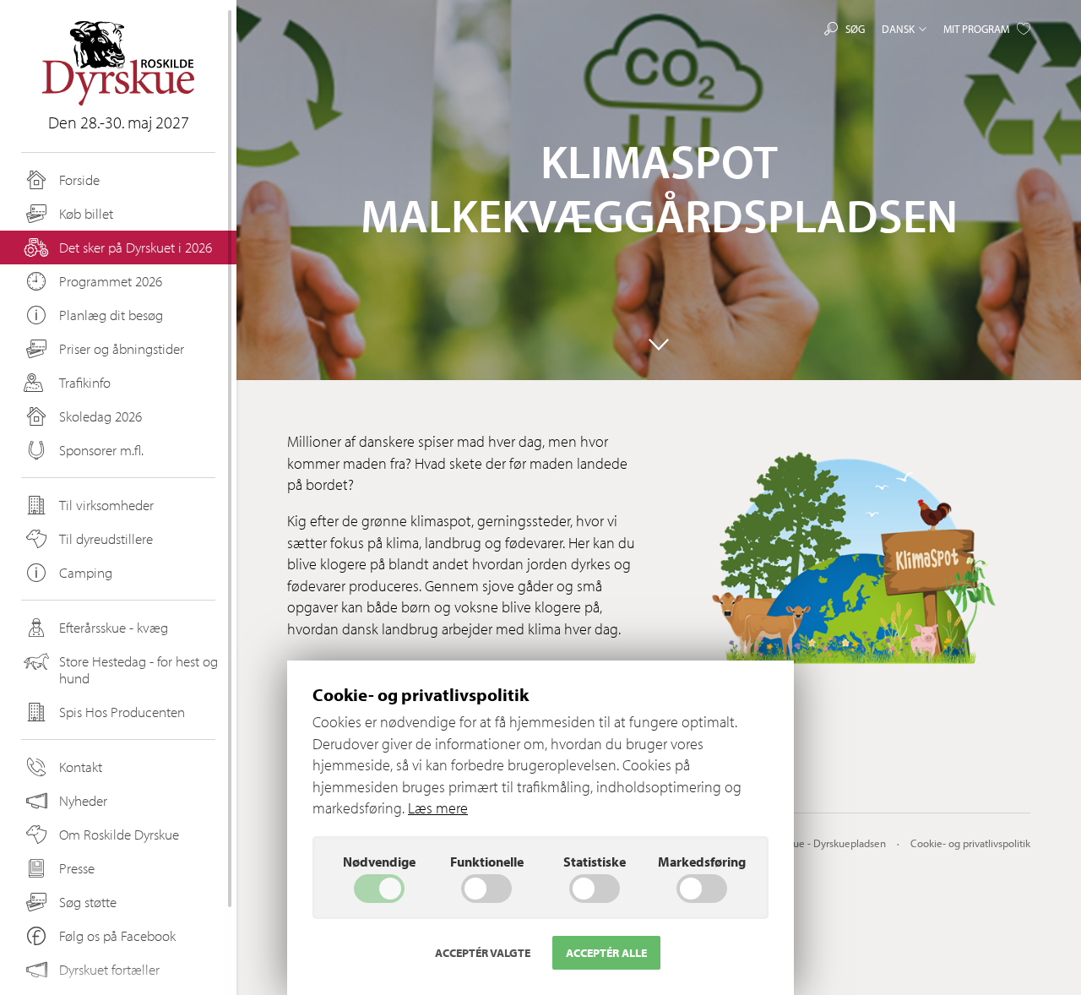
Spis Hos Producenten (122, 711)
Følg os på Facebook (117, 935)
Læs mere (438, 808)
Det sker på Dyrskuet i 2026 (135, 247)
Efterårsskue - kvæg (113, 627)
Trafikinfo (85, 382)
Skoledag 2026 (100, 416)
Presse (77, 868)
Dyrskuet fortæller (109, 969)
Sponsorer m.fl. (101, 450)
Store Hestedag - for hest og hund (138, 669)
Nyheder (83, 800)
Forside (79, 179)
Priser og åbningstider (121, 348)
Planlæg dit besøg (111, 315)
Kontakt (80, 766)
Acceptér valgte (482, 952)
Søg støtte (88, 902)
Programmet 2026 (110, 281)
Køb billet (86, 213)
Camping (85, 572)
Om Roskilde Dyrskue (119, 834)
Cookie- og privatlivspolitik (970, 843)
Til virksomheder (106, 505)
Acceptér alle (606, 952)
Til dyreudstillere (106, 538)
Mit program (976, 28)
